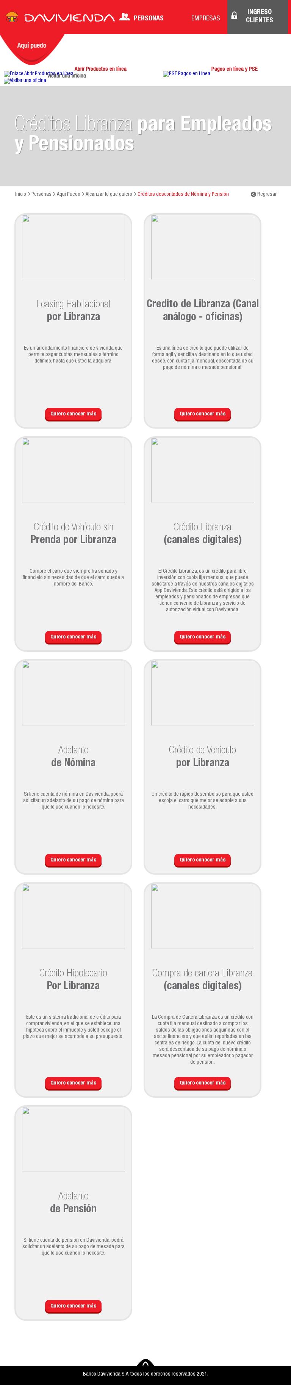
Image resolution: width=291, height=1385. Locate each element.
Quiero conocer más (73, 414)
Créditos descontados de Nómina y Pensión (183, 194)
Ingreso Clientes (259, 16)
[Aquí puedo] (32, 49)
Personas (149, 18)
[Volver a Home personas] (60, 19)
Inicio (20, 194)
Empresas (205, 18)
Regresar (266, 194)
